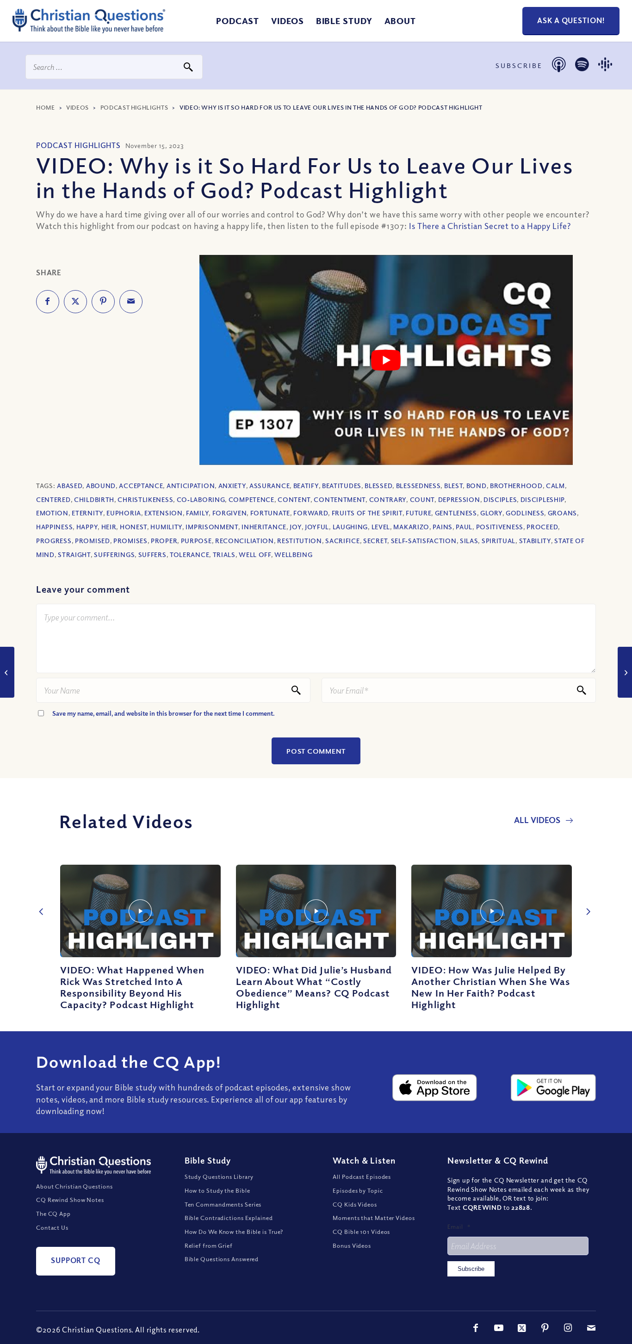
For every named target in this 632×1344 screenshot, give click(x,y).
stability (535, 541)
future (418, 513)
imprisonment (212, 527)
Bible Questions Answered (222, 1259)
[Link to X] (522, 1328)
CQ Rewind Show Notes (70, 1199)
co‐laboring (201, 499)
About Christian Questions (74, 1186)
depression (459, 499)
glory (491, 513)
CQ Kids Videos (355, 1204)
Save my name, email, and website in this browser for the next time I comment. (163, 713)
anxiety (232, 485)
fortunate (270, 513)
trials (224, 554)
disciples (500, 499)
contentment (340, 499)
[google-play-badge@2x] (553, 1087)
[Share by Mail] (131, 301)
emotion (52, 513)
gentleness (456, 513)
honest (133, 527)
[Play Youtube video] (386, 360)
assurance (269, 485)
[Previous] (39, 902)
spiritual (498, 541)
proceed (542, 527)
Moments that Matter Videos (374, 1217)
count (422, 499)
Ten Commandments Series (223, 1204)
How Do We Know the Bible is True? (234, 1231)
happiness (54, 527)
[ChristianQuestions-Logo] (88, 29)
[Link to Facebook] (476, 1328)
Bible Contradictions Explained (229, 1217)
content (294, 499)
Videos (77, 107)
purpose (196, 541)
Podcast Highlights (134, 107)
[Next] (586, 902)
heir (109, 527)
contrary (388, 499)
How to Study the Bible (217, 1190)
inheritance (264, 527)
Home (45, 107)
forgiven (229, 513)
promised (92, 541)
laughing (350, 527)
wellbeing (293, 554)
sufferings (114, 554)
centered (53, 499)
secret (375, 541)
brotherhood (516, 485)
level (381, 527)
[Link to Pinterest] (545, 1328)
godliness (525, 513)
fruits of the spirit (367, 513)
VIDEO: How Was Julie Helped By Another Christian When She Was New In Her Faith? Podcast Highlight (490, 987)
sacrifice (342, 541)
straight (74, 554)
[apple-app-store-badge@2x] (434, 1087)
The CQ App (53, 1213)
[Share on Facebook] (47, 301)
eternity (87, 513)
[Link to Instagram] (568, 1328)
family (197, 513)
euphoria (123, 513)
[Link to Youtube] (499, 1328)
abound (101, 485)
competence (251, 499)
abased (69, 485)
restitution (299, 541)
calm (555, 485)
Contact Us (52, 1227)
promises (130, 541)
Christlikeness (145, 499)
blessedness (418, 485)
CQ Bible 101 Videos (361, 1231)
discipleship (542, 499)
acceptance (141, 485)
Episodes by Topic (358, 1190)
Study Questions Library (219, 1176)
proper (164, 541)
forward (310, 513)
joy (295, 527)
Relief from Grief (209, 1245)
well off (255, 554)
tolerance (189, 554)
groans (562, 513)
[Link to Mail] (591, 1328)
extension (163, 513)
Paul (464, 527)
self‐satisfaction (424, 541)
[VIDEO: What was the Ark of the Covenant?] (625, 672)
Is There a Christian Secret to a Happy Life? (490, 226)
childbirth (94, 499)
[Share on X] (75, 301)
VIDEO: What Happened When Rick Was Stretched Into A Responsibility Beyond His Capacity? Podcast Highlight (132, 987)
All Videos (538, 820)
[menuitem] (237, 21)
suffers (152, 554)
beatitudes (341, 485)
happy (87, 527)
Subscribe (471, 1268)
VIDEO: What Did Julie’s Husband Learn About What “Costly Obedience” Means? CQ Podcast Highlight (314, 987)
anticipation (191, 485)
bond (476, 485)
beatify (306, 485)
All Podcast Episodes (362, 1176)
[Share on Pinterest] (103, 301)
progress (54, 541)
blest (453, 485)
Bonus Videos (352, 1245)
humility (166, 527)
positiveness (499, 527)
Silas (469, 541)
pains (442, 527)
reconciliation (244, 541)
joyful (317, 527)
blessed (378, 485)
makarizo (411, 527)
